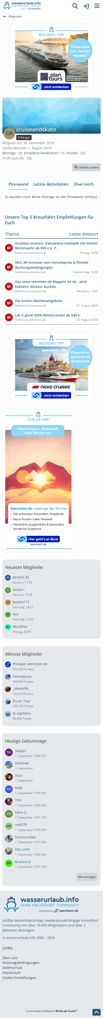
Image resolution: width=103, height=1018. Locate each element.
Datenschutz (12, 967)
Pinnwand (19, 184)
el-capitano (22, 713)
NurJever (22, 763)
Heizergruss (22, 676)
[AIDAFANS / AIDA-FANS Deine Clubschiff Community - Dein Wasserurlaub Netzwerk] (34, 6)
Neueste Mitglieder (24, 567)
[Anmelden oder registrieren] (86, 6)
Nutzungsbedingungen (21, 962)
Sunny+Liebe (25, 837)
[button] (86, 167)
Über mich (83, 184)
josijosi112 (21, 602)
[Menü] (97, 6)
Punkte (72, 153)
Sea (15, 614)
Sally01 (20, 751)
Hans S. (21, 812)
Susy (19, 775)
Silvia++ (19, 589)
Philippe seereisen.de (30, 664)
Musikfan (20, 626)
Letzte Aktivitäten (51, 184)
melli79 (21, 824)
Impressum (11, 972)
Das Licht (22, 849)
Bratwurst (23, 861)
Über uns (9, 957)
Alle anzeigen (87, 877)
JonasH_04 (21, 577)
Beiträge (9, 153)
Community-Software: (52, 1011)
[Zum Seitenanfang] (96, 1012)
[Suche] (75, 6)
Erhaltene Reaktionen (41, 153)
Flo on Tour (22, 701)
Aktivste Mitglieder (23, 654)
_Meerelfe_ (21, 688)
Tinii (18, 800)
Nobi (19, 787)
